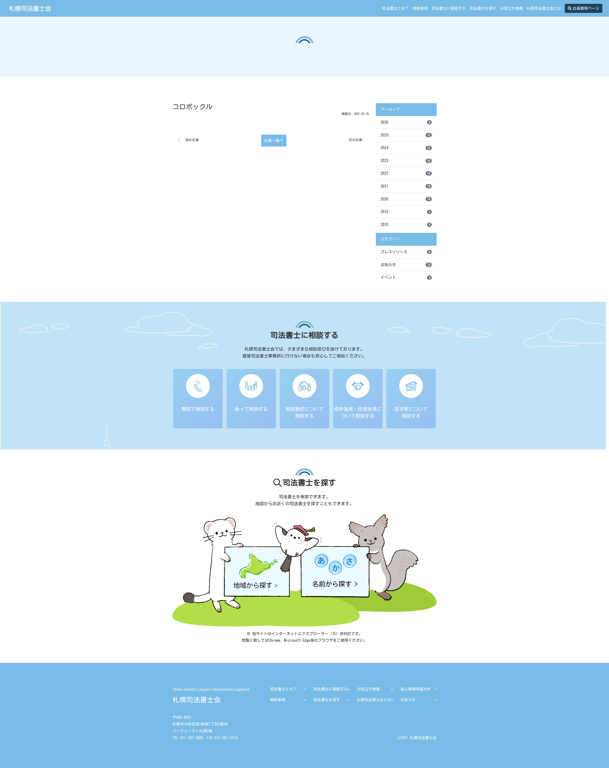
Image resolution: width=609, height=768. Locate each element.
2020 (405, 199)
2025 (405, 135)
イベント (405, 277)
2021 (405, 186)
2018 (405, 224)
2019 (405, 212)
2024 (405, 148)
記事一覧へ (273, 140)
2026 (405, 122)
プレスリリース (405, 252)
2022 (405, 173)
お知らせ (405, 265)
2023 (405, 160)
